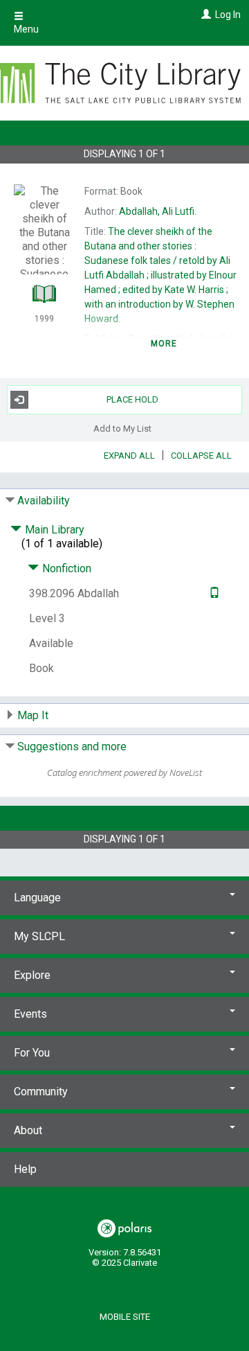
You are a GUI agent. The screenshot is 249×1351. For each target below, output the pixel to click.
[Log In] (204, 14)
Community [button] (41, 1091)
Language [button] (37, 897)
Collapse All (201, 455)
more (164, 343)
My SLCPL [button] (39, 936)
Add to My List (122, 428)
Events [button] (30, 1014)
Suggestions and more (72, 746)
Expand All (129, 455)
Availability (43, 500)
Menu (26, 29)
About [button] (28, 1130)
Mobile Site (125, 1317)
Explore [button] (32, 975)
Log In (228, 14)
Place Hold (132, 399)
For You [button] (32, 1052)
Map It (32, 715)
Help (25, 1169)
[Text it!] (212, 593)
